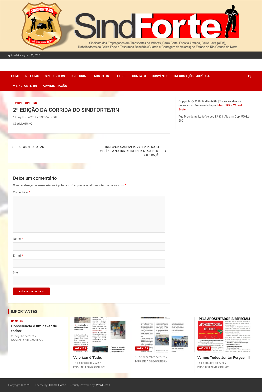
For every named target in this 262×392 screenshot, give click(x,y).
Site (15, 272)
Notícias (32, 76)
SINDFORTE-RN (48, 117)
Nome (18, 238)
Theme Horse (57, 385)
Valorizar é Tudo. (87, 357)
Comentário (21, 192)
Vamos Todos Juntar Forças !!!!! (223, 357)
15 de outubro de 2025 (211, 362)
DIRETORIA (78, 76)
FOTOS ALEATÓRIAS (31, 147)
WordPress (103, 385)
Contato (139, 76)
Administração (55, 86)
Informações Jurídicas (192, 76)
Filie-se (120, 76)
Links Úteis (100, 76)
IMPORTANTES (24, 311)
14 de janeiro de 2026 (86, 362)
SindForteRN (55, 76)
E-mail (18, 255)
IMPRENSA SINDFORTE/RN (27, 340)
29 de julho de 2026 (23, 336)
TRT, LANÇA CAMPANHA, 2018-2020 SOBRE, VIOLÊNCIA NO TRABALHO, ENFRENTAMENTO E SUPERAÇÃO (130, 151)
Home (15, 76)
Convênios (160, 76)
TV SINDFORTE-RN (24, 86)
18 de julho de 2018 (24, 117)
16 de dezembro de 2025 (150, 357)
